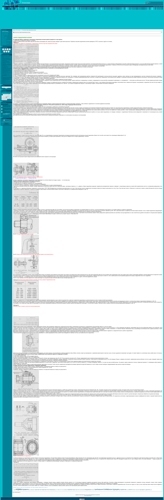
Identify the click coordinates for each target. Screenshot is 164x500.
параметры (70, 489)
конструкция (114, 489)
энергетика (77, 489)
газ (60, 489)
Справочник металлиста (6, 81)
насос (151, 489)
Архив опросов (8, 115)
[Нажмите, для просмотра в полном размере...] (26, 63)
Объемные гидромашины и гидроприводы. (6, 70)
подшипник (40, 487)
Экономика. (4, 82)
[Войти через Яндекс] (4, 51)
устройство (122, 489)
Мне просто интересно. (6, 111)
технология (137, 489)
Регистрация (148, 2)
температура (52, 489)
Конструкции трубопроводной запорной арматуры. (7, 69)
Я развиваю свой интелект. (7, 108)
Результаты (4, 115)
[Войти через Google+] (6, 51)
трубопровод (82, 489)
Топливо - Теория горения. (6, 56)
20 (10, 97)
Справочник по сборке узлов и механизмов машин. (6, 78)
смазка (93, 489)
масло (127, 489)
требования (98, 489)
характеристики (38, 489)
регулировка (36, 487)
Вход (147, 3)
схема (106, 489)
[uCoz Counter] (6, 121)
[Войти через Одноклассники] (7, 49)
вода (74, 489)
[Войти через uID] (3, 49)
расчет (56, 489)
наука (14, 489)
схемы (58, 489)
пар (140, 489)
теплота (62, 489)
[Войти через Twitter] (9, 51)
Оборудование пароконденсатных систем (6, 75)
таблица (33, 487)
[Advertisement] (82, 20)
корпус (43, 487)
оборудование (87, 489)
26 (9, 98)
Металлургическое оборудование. (5, 67)
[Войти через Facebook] (10, 49)
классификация (31, 489)
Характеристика (45, 489)
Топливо (133, 489)
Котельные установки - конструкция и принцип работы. (5, 62)
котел (130, 489)
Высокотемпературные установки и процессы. (5, 58)
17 (6, 97)
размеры (65, 489)
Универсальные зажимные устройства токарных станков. (6, 80)
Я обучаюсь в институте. (7, 105)
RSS (161, 6)
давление (148, 489)
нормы (19, 489)
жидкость (143, 489)
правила (25, 489)
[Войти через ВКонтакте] (5, 49)
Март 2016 (8, 92)
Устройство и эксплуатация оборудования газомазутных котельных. (6, 65)
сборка (45, 487)
